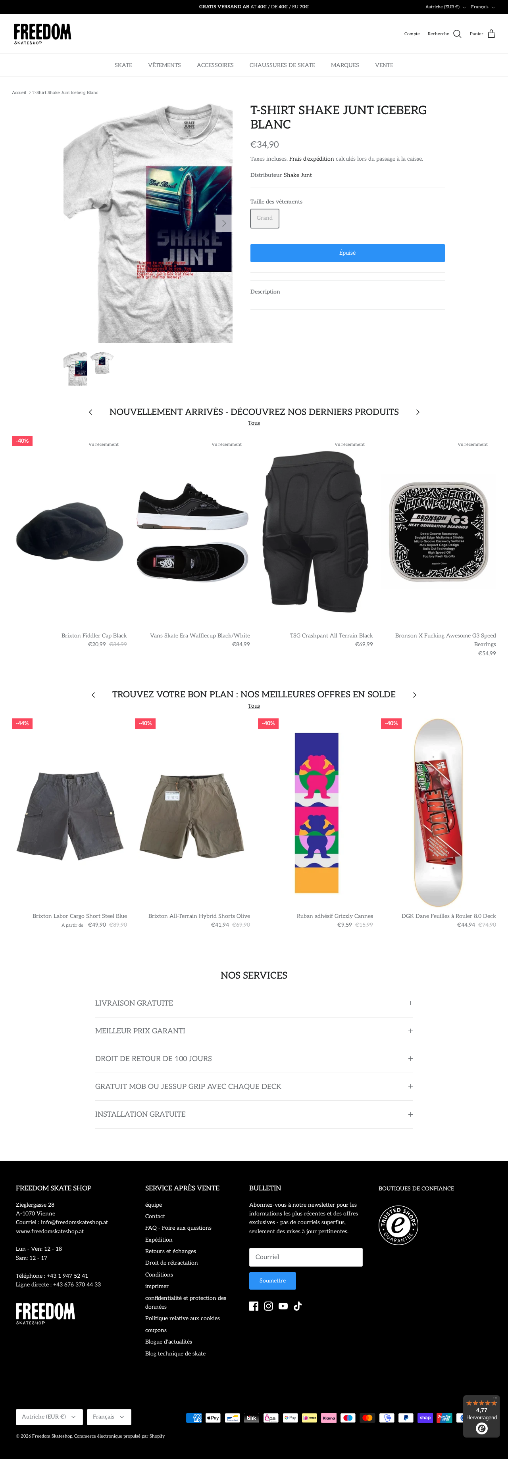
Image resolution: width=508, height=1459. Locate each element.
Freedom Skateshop (52, 1436)
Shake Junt (298, 175)
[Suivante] (224, 223)
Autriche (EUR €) (442, 7)
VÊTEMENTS (164, 65)
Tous (254, 423)
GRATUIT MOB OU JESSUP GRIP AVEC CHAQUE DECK (188, 1087)
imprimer (157, 1286)
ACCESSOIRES (215, 65)
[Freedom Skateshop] (42, 34)
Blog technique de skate (175, 1353)
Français (480, 7)
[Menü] (495, 1400)
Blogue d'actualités (168, 1341)
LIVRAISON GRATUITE (134, 1003)
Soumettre (273, 1280)
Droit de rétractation (171, 1262)
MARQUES (345, 65)
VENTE (384, 65)
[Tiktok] (297, 1306)
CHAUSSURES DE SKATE (282, 65)
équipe (153, 1205)
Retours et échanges (170, 1251)
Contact (155, 1216)
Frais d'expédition (311, 158)
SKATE (123, 65)
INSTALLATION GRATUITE (140, 1114)
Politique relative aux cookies (182, 1318)
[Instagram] (268, 1306)
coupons (156, 1330)
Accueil (19, 92)
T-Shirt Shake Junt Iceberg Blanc (65, 92)
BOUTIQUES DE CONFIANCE (416, 1188)
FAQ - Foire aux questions (178, 1228)
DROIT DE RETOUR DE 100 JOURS (153, 1059)
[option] (148, 223)
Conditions (159, 1274)
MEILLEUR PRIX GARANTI (140, 1031)
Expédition (159, 1239)
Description (265, 291)
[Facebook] (253, 1306)
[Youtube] (283, 1306)
